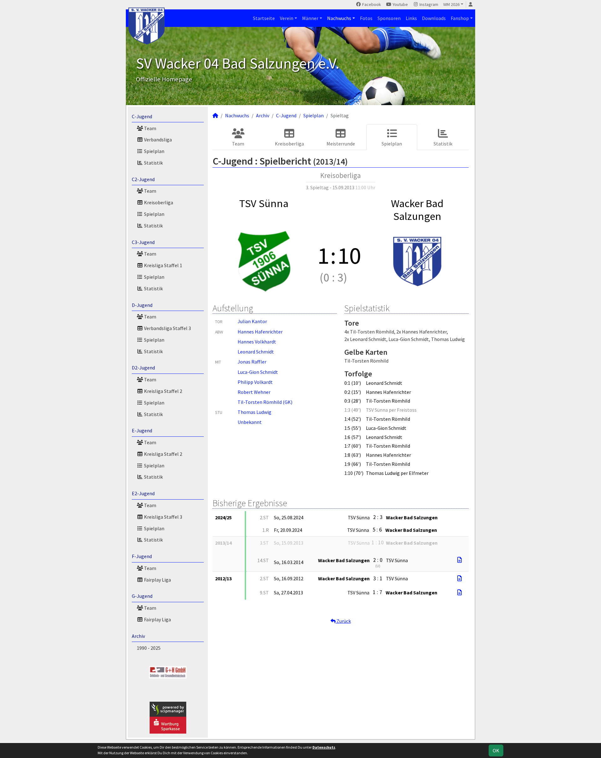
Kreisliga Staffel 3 (162, 517)
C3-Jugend (143, 242)
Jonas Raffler (252, 362)
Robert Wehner (254, 392)
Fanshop (460, 18)
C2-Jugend (143, 179)
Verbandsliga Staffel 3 (167, 328)
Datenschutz (323, 747)
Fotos (366, 18)
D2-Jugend (143, 367)
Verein (286, 18)
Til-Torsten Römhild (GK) (265, 402)
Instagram (428, 4)
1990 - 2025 (149, 648)
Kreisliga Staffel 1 (162, 265)
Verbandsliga (157, 139)
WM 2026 (451, 4)
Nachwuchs (339, 18)
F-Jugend (142, 556)
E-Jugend (142, 430)
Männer (310, 18)
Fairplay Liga (157, 580)
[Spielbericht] (459, 560)
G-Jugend (142, 596)
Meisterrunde (340, 143)
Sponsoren (389, 18)
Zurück (343, 621)
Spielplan (153, 151)
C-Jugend (142, 116)
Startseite (264, 18)
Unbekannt (250, 422)
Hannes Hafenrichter (260, 331)
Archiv (138, 636)
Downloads (434, 18)
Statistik (153, 163)
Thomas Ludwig (254, 412)
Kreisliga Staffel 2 (162, 391)
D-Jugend (142, 305)
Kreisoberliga (158, 202)
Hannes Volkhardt (257, 341)
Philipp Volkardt (255, 382)
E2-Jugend (143, 493)
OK (496, 750)
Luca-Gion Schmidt (258, 372)
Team (149, 128)
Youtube (400, 4)
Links (411, 18)
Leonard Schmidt (256, 351)
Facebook (371, 4)
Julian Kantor (252, 321)
